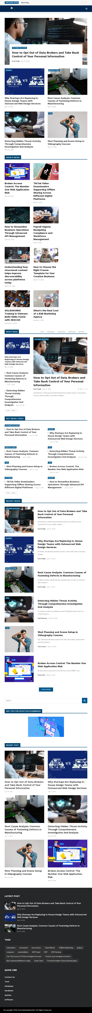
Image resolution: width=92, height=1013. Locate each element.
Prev (8, 410)
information (11, 948)
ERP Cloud (36, 952)
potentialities (23, 952)
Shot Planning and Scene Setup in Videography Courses (45, 3)
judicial (79, 948)
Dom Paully (16, 61)
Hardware (61, 332)
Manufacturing (54, 70)
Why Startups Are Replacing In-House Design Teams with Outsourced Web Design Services (23, 101)
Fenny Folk (41, 675)
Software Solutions (19, 48)
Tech (7, 113)
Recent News (13, 501)
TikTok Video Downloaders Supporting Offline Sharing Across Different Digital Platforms (23, 484)
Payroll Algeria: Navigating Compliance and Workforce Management (42, 233)
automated (23, 948)
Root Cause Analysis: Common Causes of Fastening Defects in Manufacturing (64, 101)
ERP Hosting (56, 952)
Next (14, 410)
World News (13, 157)
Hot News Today (15, 418)
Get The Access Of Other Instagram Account (24, 956)
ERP (45, 952)
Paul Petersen (42, 618)
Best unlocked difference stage (18, 961)
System (81, 332)
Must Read (11, 332)
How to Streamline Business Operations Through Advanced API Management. (66, 484)
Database (51, 332)
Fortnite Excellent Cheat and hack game (62, 961)
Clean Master (50, 948)
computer (10, 952)
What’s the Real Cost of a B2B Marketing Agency (45, 313)
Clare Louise (42, 647)
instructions (36, 948)
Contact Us (10, 977)
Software (72, 332)
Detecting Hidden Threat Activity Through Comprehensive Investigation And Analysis (23, 144)
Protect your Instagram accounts (57, 956)
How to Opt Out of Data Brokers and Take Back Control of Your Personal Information (59, 381)
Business (9, 70)
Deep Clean (38, 961)
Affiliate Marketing (66, 948)
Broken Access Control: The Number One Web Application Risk (65, 873)
